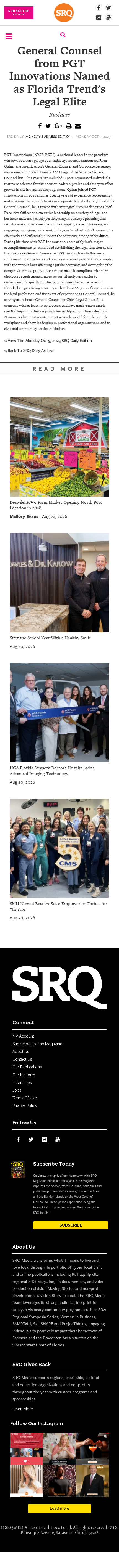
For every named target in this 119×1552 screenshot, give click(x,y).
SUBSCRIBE (71, 1225)
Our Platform (23, 1075)
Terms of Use (24, 1098)
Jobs (16, 1090)
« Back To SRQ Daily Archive (29, 350)
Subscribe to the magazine (37, 1044)
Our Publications (27, 1067)
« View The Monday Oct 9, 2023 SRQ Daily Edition (48, 340)
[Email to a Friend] (78, 126)
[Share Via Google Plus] (58, 126)
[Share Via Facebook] (40, 126)
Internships (22, 1082)
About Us (20, 1051)
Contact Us (22, 1059)
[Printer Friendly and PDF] (68, 126)
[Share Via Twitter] (48, 126)
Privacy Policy (24, 1105)
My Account (23, 1036)
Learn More (22, 1409)
